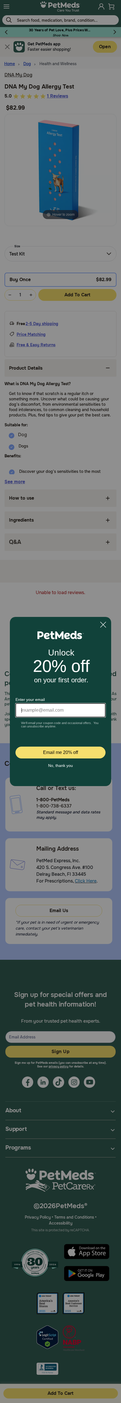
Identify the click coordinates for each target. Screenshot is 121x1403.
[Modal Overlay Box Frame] (60, 701)
